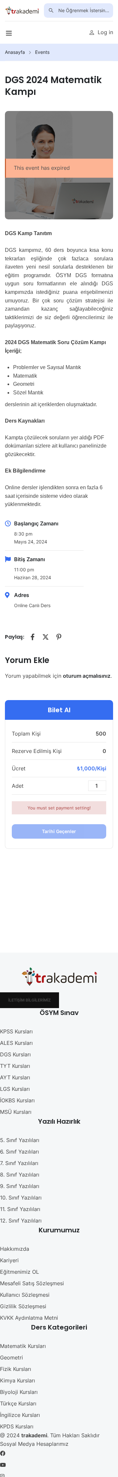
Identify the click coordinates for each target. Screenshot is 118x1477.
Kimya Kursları (17, 1380)
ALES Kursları (16, 1043)
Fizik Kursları (15, 1369)
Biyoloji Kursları (19, 1392)
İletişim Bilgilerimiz (29, 1000)
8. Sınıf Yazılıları (19, 1174)
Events (42, 52)
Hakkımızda (14, 1249)
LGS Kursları (15, 1089)
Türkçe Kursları (18, 1403)
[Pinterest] (59, 637)
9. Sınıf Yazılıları (19, 1186)
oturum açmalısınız (86, 675)
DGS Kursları (15, 1054)
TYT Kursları (15, 1066)
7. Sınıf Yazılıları (19, 1163)
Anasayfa (15, 52)
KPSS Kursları (16, 1031)
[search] (51, 10)
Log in (105, 32)
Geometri (11, 1357)
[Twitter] (45, 637)
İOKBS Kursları (17, 1100)
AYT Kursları (15, 1077)
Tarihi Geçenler (59, 831)
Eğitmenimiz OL (19, 1271)
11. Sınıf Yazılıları (20, 1209)
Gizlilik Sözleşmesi (23, 1306)
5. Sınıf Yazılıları (19, 1140)
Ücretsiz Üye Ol (51, 32)
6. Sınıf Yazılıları (19, 1151)
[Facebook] (32, 637)
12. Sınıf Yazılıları (21, 1220)
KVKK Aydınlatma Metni (29, 1317)
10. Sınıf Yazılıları (21, 1197)
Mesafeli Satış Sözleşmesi (32, 1283)
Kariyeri (9, 1260)
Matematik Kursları (23, 1346)
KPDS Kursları (16, 1426)
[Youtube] (3, 1465)
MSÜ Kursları (15, 1112)
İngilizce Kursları (20, 1415)
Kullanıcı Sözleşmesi (24, 1294)
